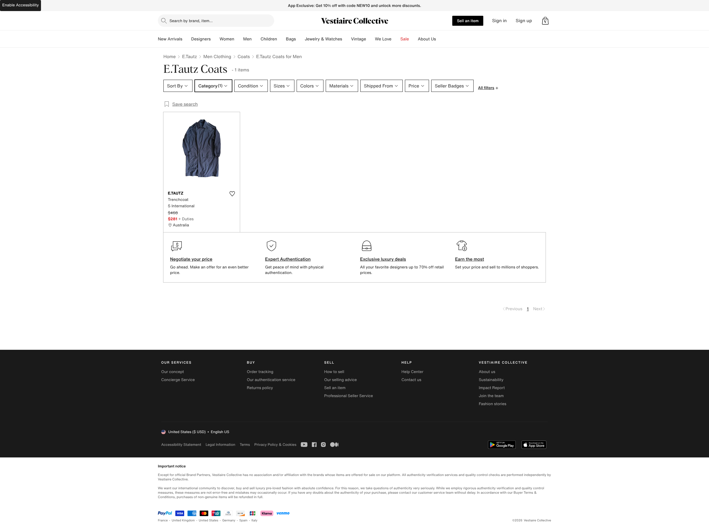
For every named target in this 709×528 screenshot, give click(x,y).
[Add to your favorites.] (232, 193)
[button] (545, 21)
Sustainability (491, 380)
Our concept (172, 372)
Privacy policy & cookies (275, 444)
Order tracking (260, 372)
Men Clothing (217, 56)
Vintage (358, 39)
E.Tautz (189, 56)
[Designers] (215, 39)
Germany (228, 520)
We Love (383, 39)
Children (269, 39)
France (163, 520)
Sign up (524, 21)
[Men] (256, 39)
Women (227, 39)
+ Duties (186, 219)
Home (169, 56)
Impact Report (492, 388)
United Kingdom (183, 520)
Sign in (499, 21)
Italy (254, 520)
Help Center (412, 372)
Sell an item (468, 21)
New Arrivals (170, 39)
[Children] (281, 39)
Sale (404, 39)
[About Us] (440, 39)
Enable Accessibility (20, 5)
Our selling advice (340, 380)
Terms (245, 444)
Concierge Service (178, 380)
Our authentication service (271, 380)
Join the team (491, 396)
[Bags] (300, 39)
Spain (243, 520)
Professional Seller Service (348, 396)
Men (247, 39)
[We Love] (396, 39)
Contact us (412, 380)
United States (209, 520)
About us (487, 372)
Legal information (220, 444)
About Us (427, 39)
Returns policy (260, 388)
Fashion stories (492, 404)
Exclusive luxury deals (383, 259)
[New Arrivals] (186, 39)
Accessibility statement (181, 444)
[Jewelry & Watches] (346, 39)
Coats (244, 56)
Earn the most (469, 259)
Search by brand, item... (191, 21)
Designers (201, 39)
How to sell (334, 372)
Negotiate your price (191, 259)
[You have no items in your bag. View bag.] (545, 21)
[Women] (239, 39)
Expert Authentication (288, 259)
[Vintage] (370, 39)
